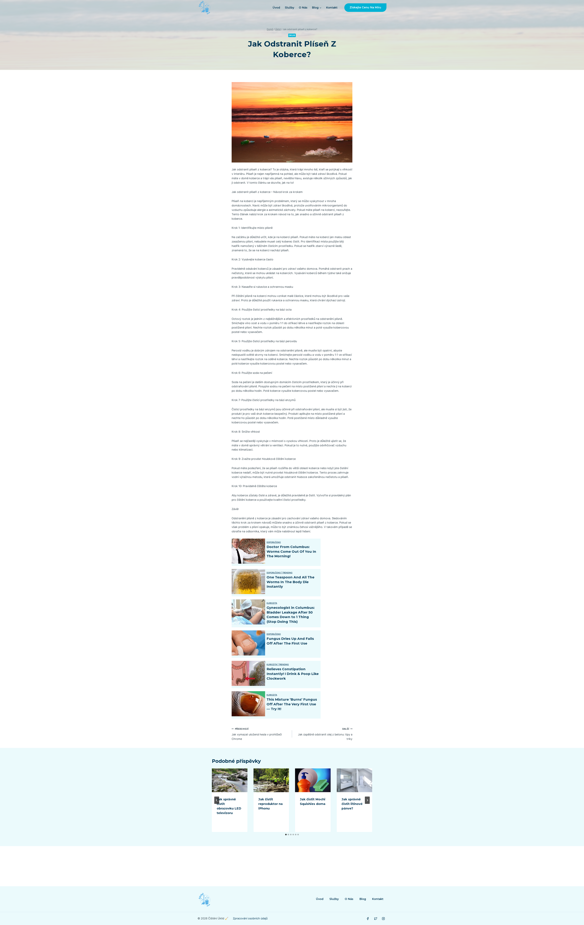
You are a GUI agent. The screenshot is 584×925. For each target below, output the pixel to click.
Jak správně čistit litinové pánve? (352, 803)
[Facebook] (368, 919)
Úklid (292, 35)
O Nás (303, 7)
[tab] (286, 834)
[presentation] (229, 780)
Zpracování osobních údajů (250, 918)
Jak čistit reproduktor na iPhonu (270, 803)
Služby (289, 7)
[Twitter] (376, 919)
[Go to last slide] (216, 800)
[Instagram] (383, 919)
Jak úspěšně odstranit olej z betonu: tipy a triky (325, 734)
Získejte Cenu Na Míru (365, 7)
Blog (362, 899)
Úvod (276, 7)
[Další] (367, 800)
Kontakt (331, 7)
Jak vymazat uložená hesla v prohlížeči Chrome (257, 734)
